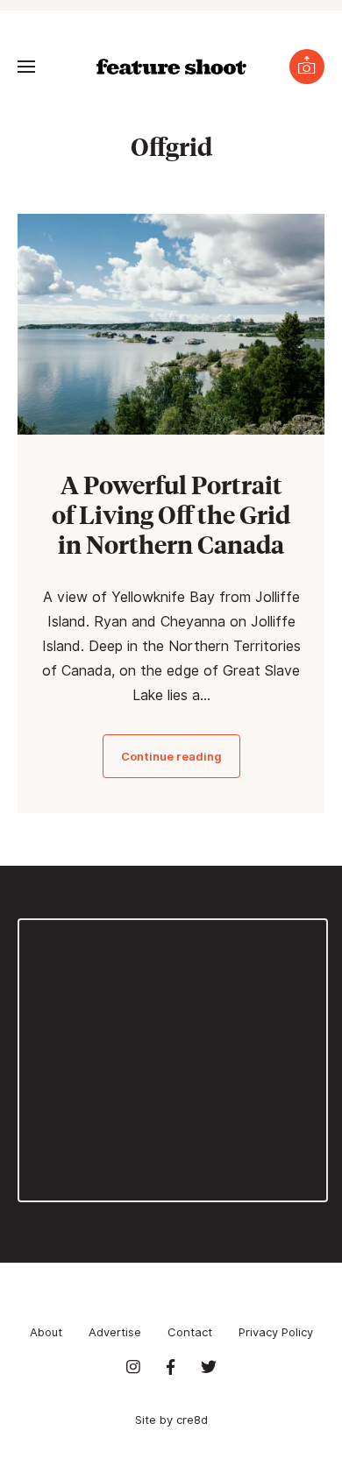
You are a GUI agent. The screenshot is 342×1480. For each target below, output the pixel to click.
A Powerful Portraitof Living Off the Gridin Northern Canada (171, 514)
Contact (189, 1332)
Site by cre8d (171, 1420)
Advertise (115, 1332)
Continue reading (171, 756)
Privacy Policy (276, 1332)
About (46, 1332)
